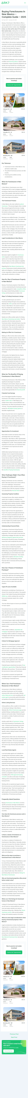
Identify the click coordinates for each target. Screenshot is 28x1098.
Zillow (10, 304)
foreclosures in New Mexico (13, 803)
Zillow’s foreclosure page (15, 710)
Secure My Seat (8, 1051)
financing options (13, 61)
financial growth (21, 390)
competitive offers (21, 289)
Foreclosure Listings (18, 721)
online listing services (7, 695)
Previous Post (14, 1034)
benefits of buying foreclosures (12, 470)
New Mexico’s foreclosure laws (9, 937)
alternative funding (18, 557)
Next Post (14, 1037)
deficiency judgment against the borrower (12, 537)
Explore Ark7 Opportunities (14, 85)
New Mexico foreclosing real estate (11, 319)
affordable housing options (14, 408)
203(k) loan (5, 596)
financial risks (15, 490)
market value (8, 400)
